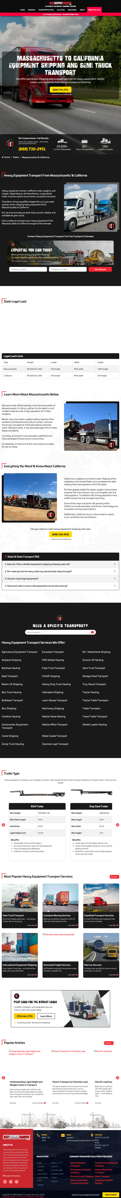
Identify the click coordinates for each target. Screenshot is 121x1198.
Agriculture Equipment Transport (19, 651)
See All (114, 876)
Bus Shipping (9, 708)
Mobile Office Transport (54, 724)
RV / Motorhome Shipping (96, 651)
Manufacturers (57, 1174)
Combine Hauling (11, 716)
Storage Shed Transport (95, 676)
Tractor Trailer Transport (95, 700)
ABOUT (53, 1163)
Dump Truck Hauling (13, 744)
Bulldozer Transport (12, 700)
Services (31, 10)
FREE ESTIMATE (111, 1195)
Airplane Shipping (11, 660)
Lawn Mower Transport (54, 700)
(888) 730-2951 (94, 10)
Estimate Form (57, 1170)
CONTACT (40, 1170)
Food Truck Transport (53, 668)
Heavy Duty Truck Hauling (56, 684)
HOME (39, 1163)
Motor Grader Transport (54, 736)
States (16, 157)
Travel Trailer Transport (94, 716)
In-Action (61, 10)
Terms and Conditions (25, 1196)
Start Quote (100, 269)
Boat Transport (10, 676)
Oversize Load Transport (55, 744)
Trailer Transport (91, 708)
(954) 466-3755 (25, 1016)
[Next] (117, 825)
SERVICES (54, 1167)
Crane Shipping (10, 736)
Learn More (46, 1016)
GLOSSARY (41, 1167)
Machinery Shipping (53, 708)
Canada (54, 1178)
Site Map (39, 1196)
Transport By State (46, 10)
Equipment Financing (12, 1176)
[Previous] (3, 825)
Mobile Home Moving (53, 716)
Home (22, 10)
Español (40, 1185)
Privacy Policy (8, 1196)
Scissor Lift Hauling (92, 660)
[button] (60, 564)
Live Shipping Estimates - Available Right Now (60, 14)
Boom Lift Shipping (12, 684)
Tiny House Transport (94, 684)
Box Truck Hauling (11, 692)
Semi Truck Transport (93, 668)
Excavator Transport (53, 651)
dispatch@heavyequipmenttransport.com (81, 1139)
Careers (54, 1181)
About (82, 10)
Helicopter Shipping (52, 692)
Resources (72, 10)
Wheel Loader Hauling (94, 724)
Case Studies (42, 1174)
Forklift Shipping (51, 676)
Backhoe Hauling (11, 668)
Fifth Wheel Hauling (53, 660)
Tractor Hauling (90, 692)
